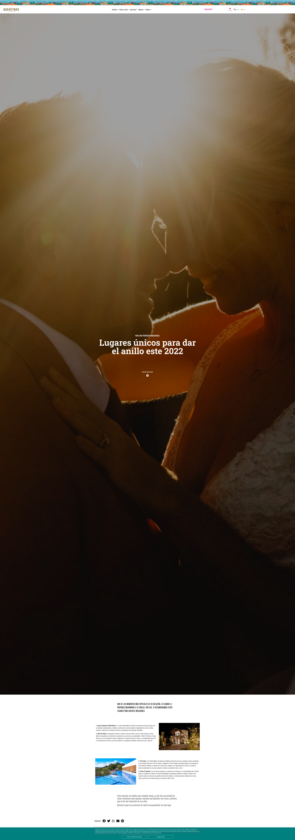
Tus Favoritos (230, 10)
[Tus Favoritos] (230, 9)
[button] (115, 9)
